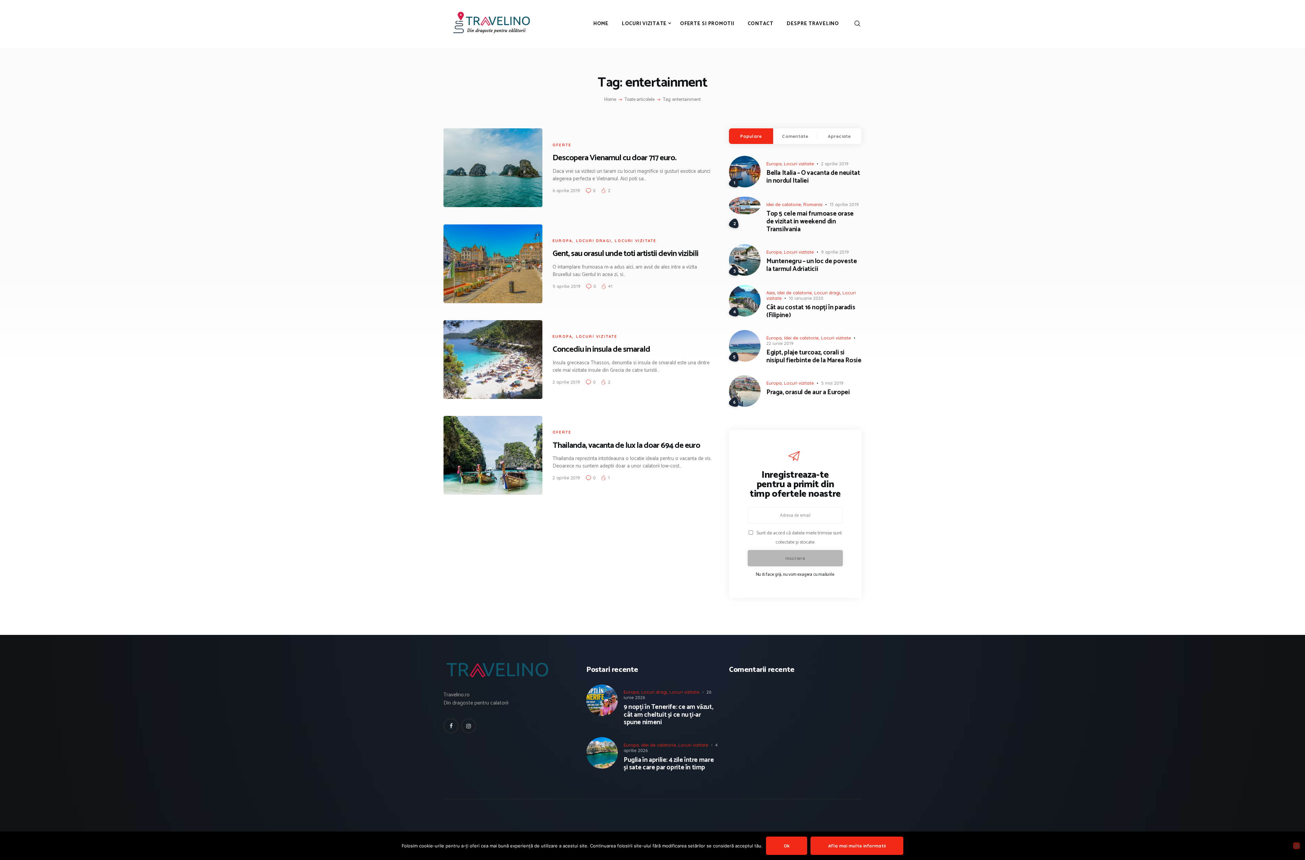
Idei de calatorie (783, 204)
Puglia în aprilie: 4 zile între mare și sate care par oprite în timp (669, 764)
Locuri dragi (593, 240)
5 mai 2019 (832, 383)
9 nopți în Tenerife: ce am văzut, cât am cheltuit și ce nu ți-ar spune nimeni (668, 715)
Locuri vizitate (635, 240)
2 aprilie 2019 (566, 382)
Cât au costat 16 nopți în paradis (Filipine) (810, 311)
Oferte (562, 145)
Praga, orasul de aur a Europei (808, 393)
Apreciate (839, 136)
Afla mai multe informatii (857, 845)
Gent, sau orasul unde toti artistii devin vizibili (625, 253)
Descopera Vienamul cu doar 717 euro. (614, 158)
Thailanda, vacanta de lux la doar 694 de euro (626, 445)
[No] (1296, 845)
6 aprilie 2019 (566, 190)
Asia (770, 292)
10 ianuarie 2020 (806, 298)
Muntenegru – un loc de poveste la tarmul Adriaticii (811, 265)
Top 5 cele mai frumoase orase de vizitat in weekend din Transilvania (810, 221)
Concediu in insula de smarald (601, 349)
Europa (562, 240)
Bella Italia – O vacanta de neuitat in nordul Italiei (813, 177)
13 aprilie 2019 (844, 204)
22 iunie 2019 (780, 343)
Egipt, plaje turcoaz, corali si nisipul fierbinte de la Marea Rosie (814, 357)
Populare (751, 136)
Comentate (795, 136)
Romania (812, 204)
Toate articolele (640, 100)
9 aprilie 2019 (835, 252)
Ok (786, 845)
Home (610, 100)
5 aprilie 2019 (566, 286)
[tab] (751, 136)
